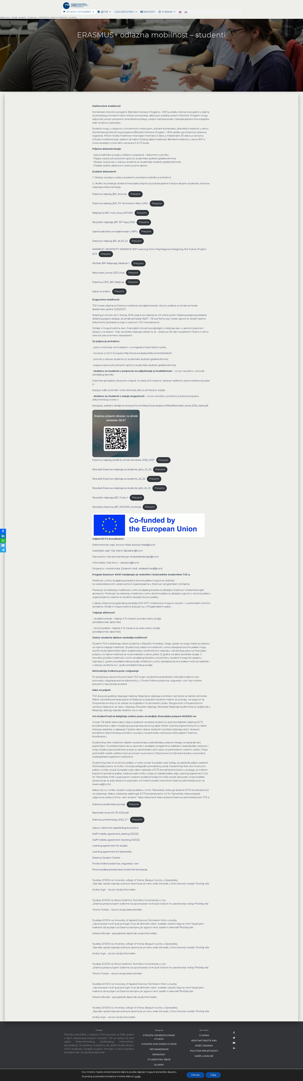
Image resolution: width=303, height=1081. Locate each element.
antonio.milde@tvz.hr (143, 544)
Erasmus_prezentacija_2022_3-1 (110, 819)
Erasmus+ (32, 17)
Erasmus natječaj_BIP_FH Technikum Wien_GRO (120, 203)
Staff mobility (100, 833)
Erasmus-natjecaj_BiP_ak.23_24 (110, 241)
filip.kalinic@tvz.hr (133, 550)
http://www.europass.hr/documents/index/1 (147, 353)
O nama (167, 11)
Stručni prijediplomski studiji (159, 1037)
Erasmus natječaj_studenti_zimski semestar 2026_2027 (123, 460)
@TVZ (104, 11)
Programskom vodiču (159, 606)
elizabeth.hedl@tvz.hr (151, 568)
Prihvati (195, 1075)
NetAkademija (159, 1049)
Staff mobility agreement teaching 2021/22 (116, 839)
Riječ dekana (204, 1045)
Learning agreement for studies (110, 845)
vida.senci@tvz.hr (129, 562)
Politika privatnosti (204, 1050)
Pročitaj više (202, 883)
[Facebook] (3, 531)
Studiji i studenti (78, 11)
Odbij (213, 1075)
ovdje (138, 1076)
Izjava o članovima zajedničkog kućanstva (115, 827)
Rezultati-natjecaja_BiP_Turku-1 (110, 497)
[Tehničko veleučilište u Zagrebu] (75, 5)
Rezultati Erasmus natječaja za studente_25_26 (118, 478)
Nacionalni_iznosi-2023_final (108, 272)
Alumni (159, 1064)
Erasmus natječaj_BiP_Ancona (109, 194)
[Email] (3, 545)
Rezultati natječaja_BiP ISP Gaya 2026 (113, 222)
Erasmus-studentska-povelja (108, 804)
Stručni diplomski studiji (159, 1044)
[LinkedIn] (3, 535)
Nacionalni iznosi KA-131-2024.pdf (110, 812)
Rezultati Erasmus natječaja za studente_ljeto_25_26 (121, 469)
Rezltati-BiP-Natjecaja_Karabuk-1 (111, 263)
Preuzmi (135, 194)
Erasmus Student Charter (106, 857)
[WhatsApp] (3, 540)
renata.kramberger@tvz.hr (144, 556)
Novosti (149, 11)
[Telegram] (3, 550)
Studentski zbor (159, 1059)
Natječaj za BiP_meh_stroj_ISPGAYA (112, 212)
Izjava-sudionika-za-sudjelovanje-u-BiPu (114, 231)
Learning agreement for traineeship (112, 851)
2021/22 (134, 833)
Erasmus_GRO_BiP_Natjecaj (108, 282)
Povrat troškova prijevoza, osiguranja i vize (115, 863)
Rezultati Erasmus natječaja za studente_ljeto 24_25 (121, 488)
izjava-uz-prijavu (101, 291)
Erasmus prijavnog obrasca (192, 315)
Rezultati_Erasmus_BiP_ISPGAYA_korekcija (116, 506)
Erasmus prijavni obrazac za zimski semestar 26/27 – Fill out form (128, 318)
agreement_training (119, 833)
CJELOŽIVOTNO (124, 11)
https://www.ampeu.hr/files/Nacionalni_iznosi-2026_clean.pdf (175, 405)
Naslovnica (5, 17)
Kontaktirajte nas (204, 1040)
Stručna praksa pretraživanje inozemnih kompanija (119, 869)
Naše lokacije (204, 1056)
